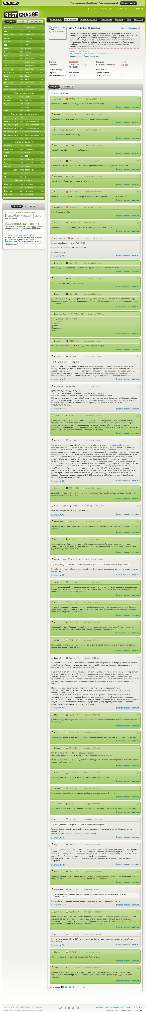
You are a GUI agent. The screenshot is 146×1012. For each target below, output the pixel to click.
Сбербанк (13, 146)
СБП (13, 139)
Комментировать (123, 107)
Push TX (139, 1011)
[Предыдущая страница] (80, 987)
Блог (106, 1007)
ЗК (13, 177)
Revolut (13, 166)
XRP (13, 45)
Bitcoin (13, 31)
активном (87, 46)
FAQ (129, 19)
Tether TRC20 (13, 62)
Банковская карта (13, 118)
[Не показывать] (141, 3)
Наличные (13, 184)
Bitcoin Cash (13, 35)
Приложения (126, 1011)
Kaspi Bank (13, 163)
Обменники (70, 19)
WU (13, 173)
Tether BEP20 (13, 66)
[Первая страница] (84, 987)
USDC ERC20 (13, 73)
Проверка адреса (88, 19)
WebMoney (13, 97)
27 (66, 987)
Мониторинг (56, 19)
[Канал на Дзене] (77, 1008)
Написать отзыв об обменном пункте (84, 56)
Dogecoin (13, 52)
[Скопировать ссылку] (138, 99)
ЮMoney (13, 100)
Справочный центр (117, 1007)
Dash (13, 55)
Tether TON (13, 69)
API (133, 1011)
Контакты (138, 19)
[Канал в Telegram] (64, 1008)
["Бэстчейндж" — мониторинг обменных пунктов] (24, 12)
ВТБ (13, 156)
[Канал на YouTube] (69, 1008)
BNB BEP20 (13, 83)
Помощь (119, 19)
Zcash (13, 76)
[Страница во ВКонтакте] (60, 1008)
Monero (13, 48)
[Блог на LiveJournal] (73, 1008)
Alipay (13, 111)
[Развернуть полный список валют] (24, 198)
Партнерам (106, 19)
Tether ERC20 (13, 59)
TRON (13, 79)
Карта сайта (137, 1007)
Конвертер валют (112, 1011)
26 (70, 987)
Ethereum (13, 38)
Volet (13, 107)
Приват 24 (13, 159)
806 (123, 62)
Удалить (135, 107)
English (128, 1007)
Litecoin (13, 42)
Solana (13, 86)
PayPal (13, 104)
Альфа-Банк (13, 149)
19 (73, 987)
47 (126, 65)
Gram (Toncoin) (13, 90)
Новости (99, 1007)
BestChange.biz (11, 241)
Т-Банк (13, 153)
